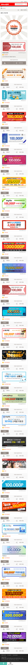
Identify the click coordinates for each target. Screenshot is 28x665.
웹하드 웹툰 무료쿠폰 (10, 664)
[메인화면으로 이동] (5, 4)
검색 (26, 4)
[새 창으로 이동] (14, 15)
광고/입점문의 (9, 655)
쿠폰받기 (8, 62)
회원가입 (25, 1)
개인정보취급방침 (15, 655)
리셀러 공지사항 (3, 655)
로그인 (22, 1)
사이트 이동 (21, 62)
